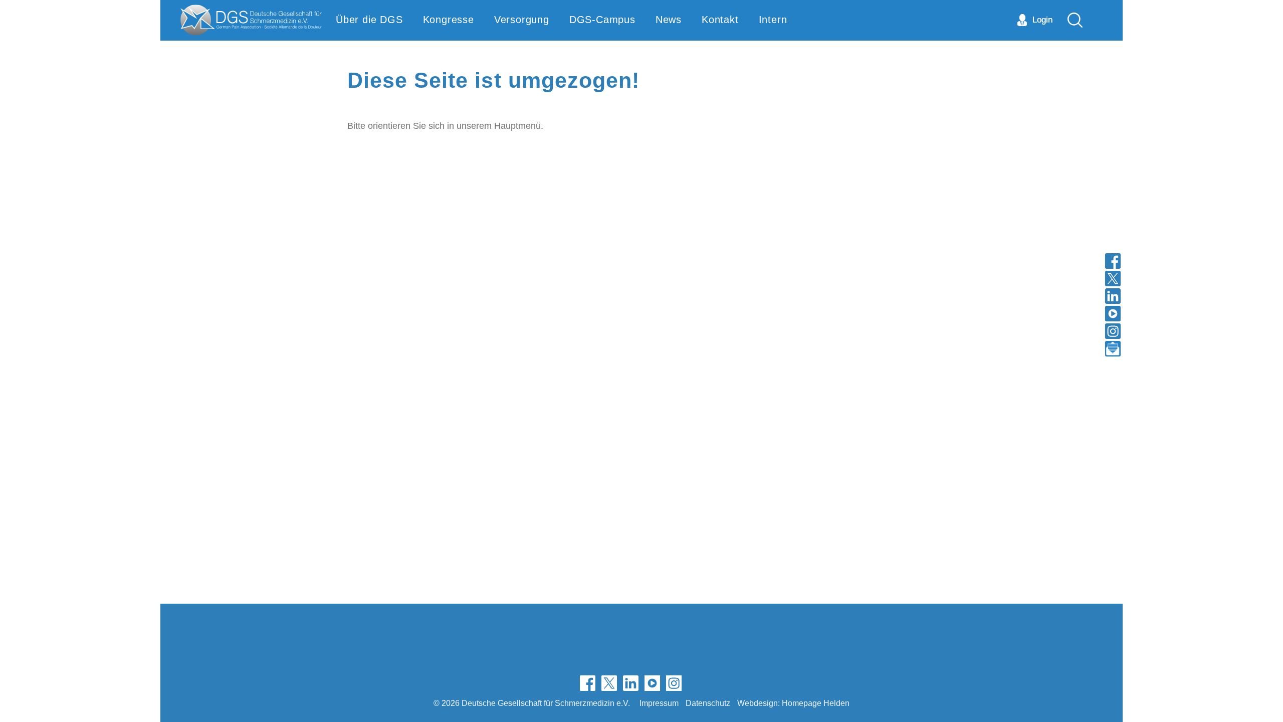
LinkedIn (630, 683)
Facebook (587, 683)
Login (1042, 20)
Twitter (609, 683)
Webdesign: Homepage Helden (793, 702)
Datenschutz (708, 702)
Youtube (652, 683)
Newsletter (695, 683)
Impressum (659, 702)
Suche (1075, 20)
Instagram (674, 683)
